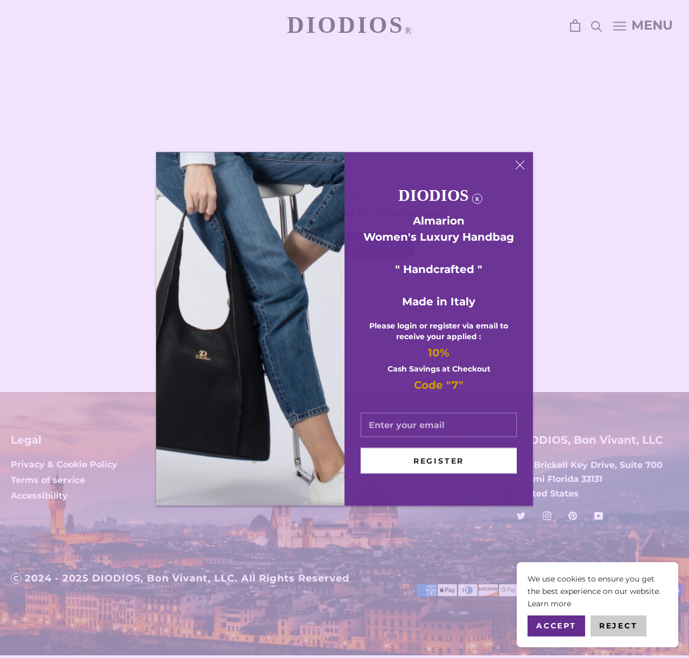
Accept (556, 626)
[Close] (520, 165)
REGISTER (438, 461)
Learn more (549, 603)
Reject (618, 626)
